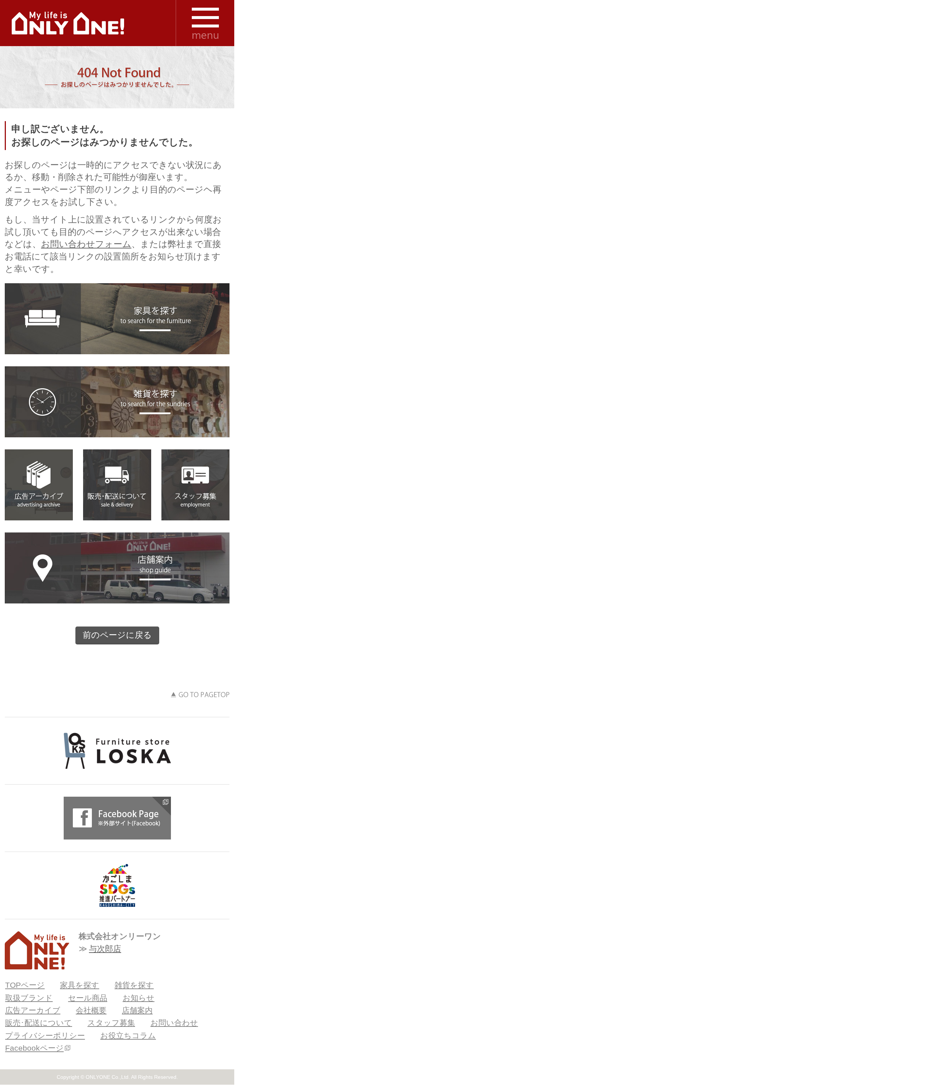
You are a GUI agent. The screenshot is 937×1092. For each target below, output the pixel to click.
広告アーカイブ (39, 484)
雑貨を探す (117, 401)
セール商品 (87, 998)
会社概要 (91, 1010)
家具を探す (117, 318)
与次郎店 (105, 948)
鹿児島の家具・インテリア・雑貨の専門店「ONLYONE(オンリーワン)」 (68, 23)
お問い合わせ (174, 1022)
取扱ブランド (29, 998)
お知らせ (138, 998)
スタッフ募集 (195, 484)
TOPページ (25, 985)
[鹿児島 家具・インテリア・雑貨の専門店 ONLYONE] (37, 950)
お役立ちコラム (128, 1035)
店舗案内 (117, 567)
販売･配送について (117, 484)
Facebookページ (34, 1048)
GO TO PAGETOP (200, 694)
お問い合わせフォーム (86, 244)
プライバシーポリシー (45, 1035)
